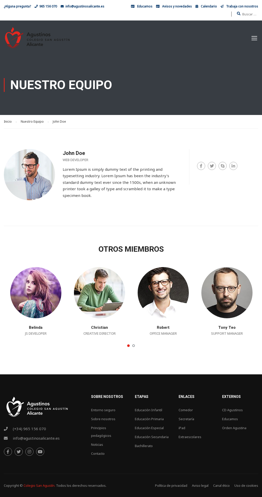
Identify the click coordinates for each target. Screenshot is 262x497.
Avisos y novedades (177, 6)
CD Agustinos (232, 410)
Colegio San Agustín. (39, 485)
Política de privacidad (171, 485)
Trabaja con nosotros (242, 6)
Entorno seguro (103, 410)
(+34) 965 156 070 (29, 428)
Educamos (144, 6)
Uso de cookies (246, 485)
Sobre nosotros (103, 419)
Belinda (35, 327)
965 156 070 (48, 6)
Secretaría (186, 419)
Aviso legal (200, 485)
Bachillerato (144, 445)
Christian (99, 327)
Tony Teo (227, 327)
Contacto (98, 453)
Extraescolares (190, 437)
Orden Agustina (234, 428)
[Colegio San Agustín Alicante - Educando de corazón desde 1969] (37, 40)
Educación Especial (149, 428)
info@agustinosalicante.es (85, 6)
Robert (163, 327)
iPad (182, 428)
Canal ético (221, 485)
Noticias (97, 444)
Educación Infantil (148, 410)
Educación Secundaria (152, 437)
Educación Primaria (149, 419)
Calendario (209, 6)
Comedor (186, 410)
